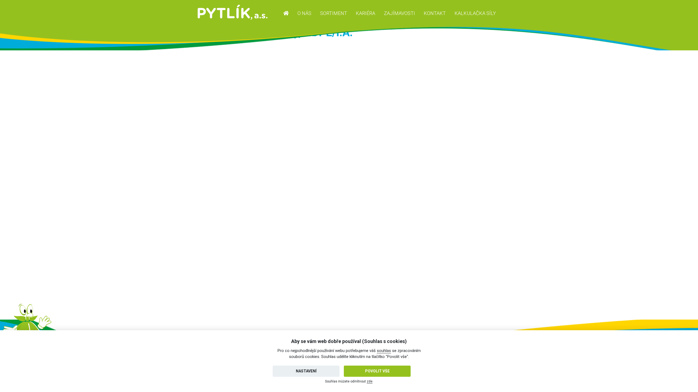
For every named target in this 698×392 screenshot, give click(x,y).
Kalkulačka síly (475, 13)
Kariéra (365, 13)
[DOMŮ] (286, 13)
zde (369, 381)
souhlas (384, 350)
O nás (304, 13)
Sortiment (333, 13)
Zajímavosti (399, 13)
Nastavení (306, 371)
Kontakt (435, 13)
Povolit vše (377, 371)
